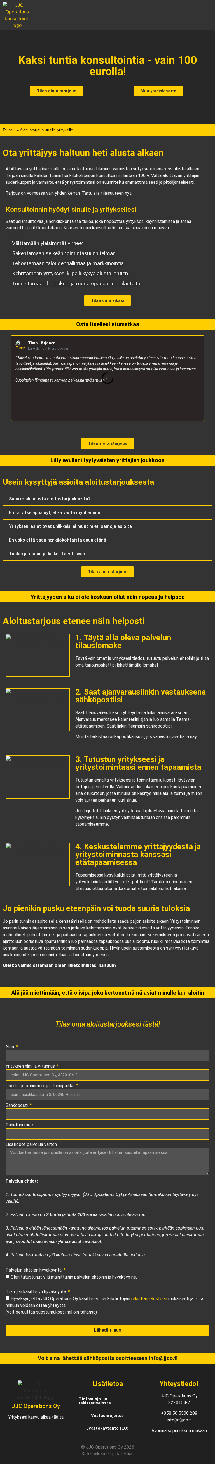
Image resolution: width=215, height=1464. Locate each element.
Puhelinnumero (20, 1125)
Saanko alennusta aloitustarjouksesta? (50, 499)
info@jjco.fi (163, 1358)
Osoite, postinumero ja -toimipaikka (41, 1086)
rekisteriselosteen (149, 1298)
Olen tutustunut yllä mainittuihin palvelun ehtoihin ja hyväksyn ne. (74, 1276)
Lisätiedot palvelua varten (31, 1144)
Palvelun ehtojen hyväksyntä (34, 1270)
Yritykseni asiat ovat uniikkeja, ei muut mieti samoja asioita (70, 526)
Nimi (10, 1046)
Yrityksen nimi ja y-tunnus (31, 1066)
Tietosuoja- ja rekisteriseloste (95, 1401)
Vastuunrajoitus (107, 1415)
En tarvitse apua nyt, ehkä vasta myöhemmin (55, 512)
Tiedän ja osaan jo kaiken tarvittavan (47, 553)
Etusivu (9, 130)
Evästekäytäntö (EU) (107, 1428)
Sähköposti (17, 1105)
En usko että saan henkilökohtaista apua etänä (57, 540)
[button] (124, 15)
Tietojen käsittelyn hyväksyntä (36, 1291)
